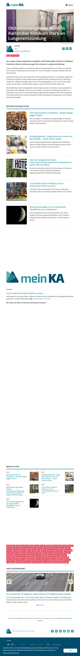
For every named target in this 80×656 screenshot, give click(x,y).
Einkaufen (54, 548)
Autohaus (65, 562)
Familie (43, 550)
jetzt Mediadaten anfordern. (41, 299)
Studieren (60, 550)
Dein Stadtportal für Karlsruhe (23, 631)
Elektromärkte (56, 562)
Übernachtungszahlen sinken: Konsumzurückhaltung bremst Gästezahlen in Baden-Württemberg (51, 162)
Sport (17, 546)
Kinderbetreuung (50, 557)
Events (36, 546)
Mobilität (49, 546)
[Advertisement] (40, 248)
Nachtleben (10, 557)
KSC (31, 546)
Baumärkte (46, 562)
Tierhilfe (46, 548)
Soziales (9, 553)
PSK (20, 548)
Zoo (34, 548)
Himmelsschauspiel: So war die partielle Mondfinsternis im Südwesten (48, 208)
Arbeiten (22, 553)
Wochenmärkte (37, 562)
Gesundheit (36, 550)
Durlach (38, 560)
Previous (9, 581)
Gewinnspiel (51, 550)
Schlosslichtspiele (12, 560)
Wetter (9, 550)
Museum (23, 550)
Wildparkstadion (21, 557)
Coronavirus (15, 55)
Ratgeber (67, 553)
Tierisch (70, 546)
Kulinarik (39, 548)
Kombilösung (27, 548)
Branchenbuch (58, 553)
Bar (58, 557)
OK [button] (70, 650)
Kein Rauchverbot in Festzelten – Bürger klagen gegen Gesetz (16, 476)
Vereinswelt (46, 560)
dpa (16, 49)
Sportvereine (40, 557)
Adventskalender (61, 555)
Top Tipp (67, 560)
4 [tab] (42, 605)
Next (70, 581)
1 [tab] (37, 605)
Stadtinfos (57, 546)
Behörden (51, 555)
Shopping (10, 555)
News (12, 546)
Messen (9, 548)
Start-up (22, 560)
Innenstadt (38, 555)
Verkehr (38, 553)
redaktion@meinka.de (64, 618)
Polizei (64, 546)
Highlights (31, 557)
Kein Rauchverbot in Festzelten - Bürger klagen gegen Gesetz (51, 114)
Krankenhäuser (47, 553)
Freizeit (42, 546)
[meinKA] (15, 5)
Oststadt (54, 560)
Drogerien (28, 562)
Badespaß (16, 550)
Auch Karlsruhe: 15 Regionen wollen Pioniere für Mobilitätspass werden (38, 594)
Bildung (61, 548)
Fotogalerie (10, 562)
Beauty (61, 560)
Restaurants (30, 553)
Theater (16, 555)
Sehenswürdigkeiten (27, 555)
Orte (45, 555)
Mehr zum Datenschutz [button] (11, 653)
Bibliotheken (31, 560)
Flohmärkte (19, 562)
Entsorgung (64, 557)
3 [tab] (40, 605)
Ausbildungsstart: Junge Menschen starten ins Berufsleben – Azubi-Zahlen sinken (51, 137)
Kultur (15, 548)
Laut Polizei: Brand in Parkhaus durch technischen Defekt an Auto (47, 184)
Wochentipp (68, 550)
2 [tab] (39, 605)
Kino (29, 550)
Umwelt (67, 548)
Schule (16, 553)
